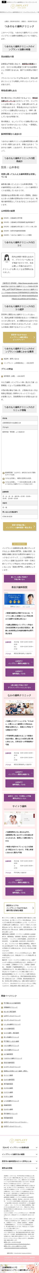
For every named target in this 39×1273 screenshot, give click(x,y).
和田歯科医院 (8, 1118)
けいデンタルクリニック (12, 1020)
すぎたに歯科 (8, 1096)
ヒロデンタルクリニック (12, 1067)
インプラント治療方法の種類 (13, 1154)
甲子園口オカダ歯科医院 (12, 1003)
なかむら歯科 (8, 1109)
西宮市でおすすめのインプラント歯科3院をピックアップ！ (19, 337)
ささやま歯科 (8, 1088)
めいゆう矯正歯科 (10, 1011)
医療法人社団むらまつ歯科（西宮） (16, 1071)
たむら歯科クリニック (11, 1045)
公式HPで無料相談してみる (18, 672)
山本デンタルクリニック (12, 1016)
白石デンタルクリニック (13, 1126)
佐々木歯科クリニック (11, 1037)
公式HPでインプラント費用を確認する (18, 662)
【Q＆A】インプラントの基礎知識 (15, 1147)
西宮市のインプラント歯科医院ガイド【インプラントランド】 (22, 2)
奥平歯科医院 (8, 1084)
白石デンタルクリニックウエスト (16, 1122)
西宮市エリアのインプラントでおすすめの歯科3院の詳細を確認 (16, 908)
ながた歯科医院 (9, 1079)
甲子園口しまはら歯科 (11, 1041)
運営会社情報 (7, 1168)
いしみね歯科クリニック (12, 1024)
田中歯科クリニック (11, 1113)
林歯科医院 (7, 1105)
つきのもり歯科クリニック (13, 1058)
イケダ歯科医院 (9, 1028)
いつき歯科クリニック (11, 1101)
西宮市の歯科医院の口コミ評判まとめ (16, 1161)
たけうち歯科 (8, 1092)
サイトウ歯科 (8, 1075)
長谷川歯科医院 (9, 1062)
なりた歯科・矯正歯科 (11, 1033)
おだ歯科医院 (8, 1054)
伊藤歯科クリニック (11, 1007)
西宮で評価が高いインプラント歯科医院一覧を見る (19, 526)
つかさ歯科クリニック (11, 1050)
